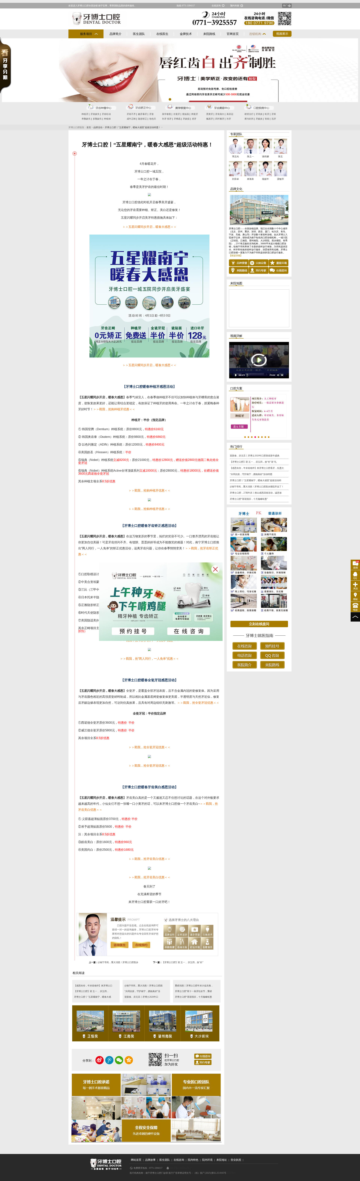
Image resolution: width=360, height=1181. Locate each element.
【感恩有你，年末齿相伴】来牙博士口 (93, 985)
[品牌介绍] (259, 210)
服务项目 (86, 33)
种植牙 (85, 114)
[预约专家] (203, 1062)
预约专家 (234, 5)
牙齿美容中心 (219, 107)
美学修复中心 (180, 107)
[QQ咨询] (355, 575)
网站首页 (136, 1159)
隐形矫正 (142, 118)
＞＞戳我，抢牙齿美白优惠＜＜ (149, 877)
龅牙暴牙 (142, 114)
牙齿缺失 (95, 114)
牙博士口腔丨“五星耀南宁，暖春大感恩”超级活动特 (255, 480)
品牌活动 (97, 127)
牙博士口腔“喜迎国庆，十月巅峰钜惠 (193, 997)
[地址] (355, 596)
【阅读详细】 (235, 255)
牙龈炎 (259, 118)
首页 (88, 127)
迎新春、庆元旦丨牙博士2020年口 (141, 997)
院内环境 (207, 1159)
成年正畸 (131, 118)
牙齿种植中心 (101, 107)
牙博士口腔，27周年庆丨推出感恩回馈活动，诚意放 (256, 493)
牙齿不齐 (131, 114)
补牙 (164, 118)
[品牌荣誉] (239, 262)
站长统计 (231, 1173)
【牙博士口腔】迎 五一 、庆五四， (91, 991)
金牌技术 (186, 33)
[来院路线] (239, 270)
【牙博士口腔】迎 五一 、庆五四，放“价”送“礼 (253, 462)
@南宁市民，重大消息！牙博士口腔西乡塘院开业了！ (257, 486)
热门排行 (236, 446)
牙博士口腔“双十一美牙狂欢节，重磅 (193, 991)
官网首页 (233, 33)
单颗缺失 (86, 118)
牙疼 (274, 114)
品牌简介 (116, 33)
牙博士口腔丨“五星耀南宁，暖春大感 (92, 997)
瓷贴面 (185, 114)
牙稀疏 (177, 118)
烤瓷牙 (194, 114)
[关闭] (217, 568)
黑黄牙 (209, 114)
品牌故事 (150, 1159)
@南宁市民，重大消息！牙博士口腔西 (143, 985)
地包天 (152, 118)
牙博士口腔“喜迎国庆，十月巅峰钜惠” (249, 499)
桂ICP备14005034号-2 (180, 1168)
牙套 (151, 114)
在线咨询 (216, 5)
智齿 (267, 118)
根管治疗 (249, 114)
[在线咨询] (203, 1056)
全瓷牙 (176, 114)
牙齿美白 (219, 114)
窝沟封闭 (249, 118)
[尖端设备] (258, 262)
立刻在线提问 (259, 624)
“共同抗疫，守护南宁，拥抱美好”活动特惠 (251, 474)
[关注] (355, 586)
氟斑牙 (209, 118)
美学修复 (166, 114)
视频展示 (282, 33)
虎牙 (194, 118)
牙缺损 (186, 118)
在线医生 (162, 33)
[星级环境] (278, 262)
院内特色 (193, 1159)
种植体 (107, 118)
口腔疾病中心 (258, 107)
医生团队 (139, 33)
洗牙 (274, 118)
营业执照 (236, 1159)
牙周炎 (259, 114)
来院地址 (221, 1159)
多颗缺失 (97, 118)
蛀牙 (267, 114)
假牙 (169, 118)
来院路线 (209, 33)
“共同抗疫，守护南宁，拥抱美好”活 (142, 991)
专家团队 (236, 134)
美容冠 (229, 114)
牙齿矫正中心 (140, 107)
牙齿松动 (106, 114)
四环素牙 (219, 118)
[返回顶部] (355, 617)
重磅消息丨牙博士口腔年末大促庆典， (194, 985)
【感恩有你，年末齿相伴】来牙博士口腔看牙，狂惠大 (257, 468)
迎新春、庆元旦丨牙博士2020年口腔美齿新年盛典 (254, 455)
